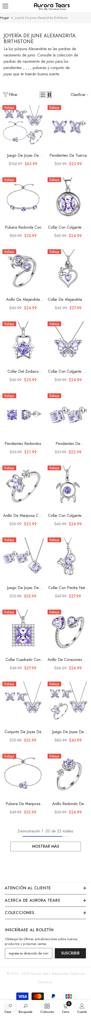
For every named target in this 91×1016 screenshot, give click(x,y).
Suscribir (70, 953)
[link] (25, 1008)
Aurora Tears (40, 973)
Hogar (4, 17)
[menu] (5, 6)
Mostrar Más (45, 846)
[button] (43, 95)
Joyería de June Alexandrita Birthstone (41, 17)
